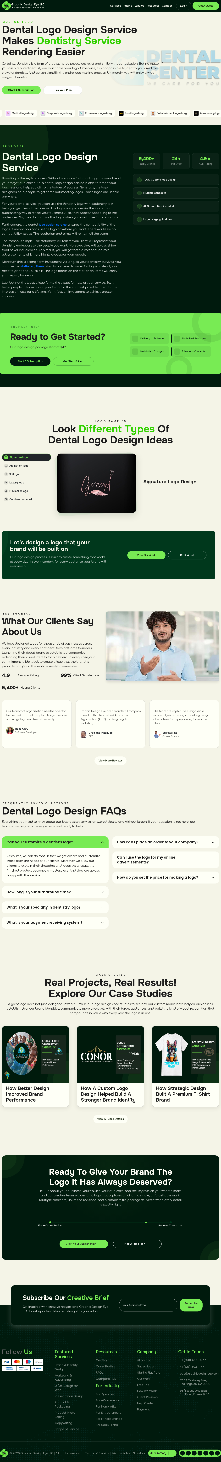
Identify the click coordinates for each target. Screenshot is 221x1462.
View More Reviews (110, 760)
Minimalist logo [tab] (16, 491)
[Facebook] (182, 1453)
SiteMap (139, 1453)
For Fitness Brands (109, 1419)
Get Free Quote (205, 5)
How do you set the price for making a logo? (157, 877)
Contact (167, 5)
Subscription (146, 1366)
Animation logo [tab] (17, 465)
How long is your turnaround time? (38, 892)
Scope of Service (67, 1429)
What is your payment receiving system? (44, 922)
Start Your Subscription (81, 1244)
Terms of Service (97, 1453)
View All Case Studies (110, 1119)
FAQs (99, 1373)
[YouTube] (211, 1453)
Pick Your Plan (63, 90)
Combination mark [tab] (19, 499)
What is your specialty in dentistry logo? (43, 907)
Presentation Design (69, 1396)
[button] (162, 1453)
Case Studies (105, 1366)
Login (183, 5)
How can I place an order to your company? (157, 842)
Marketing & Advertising (63, 1377)
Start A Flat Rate (148, 1373)
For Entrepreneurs (108, 1413)
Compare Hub (106, 1379)
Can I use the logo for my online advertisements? (146, 860)
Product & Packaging (62, 1404)
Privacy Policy (121, 1453)
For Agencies (105, 1394)
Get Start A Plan (73, 361)
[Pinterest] (194, 1453)
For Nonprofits (106, 1406)
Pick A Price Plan (134, 1244)
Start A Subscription (21, 90)
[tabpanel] (138, 483)
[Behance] (217, 1453)
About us (143, 1360)
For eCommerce (107, 1400)
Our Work (143, 1379)
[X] (205, 1453)
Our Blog (102, 1360)
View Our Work (146, 555)
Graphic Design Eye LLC (36, 1453)
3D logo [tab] (12, 474)
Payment (143, 1409)
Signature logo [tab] (16, 457)
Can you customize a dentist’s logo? (39, 842)
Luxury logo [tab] (14, 482)
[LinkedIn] (188, 1453)
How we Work (147, 1391)
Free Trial (143, 1385)
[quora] (200, 1453)
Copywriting (63, 1423)
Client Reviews (147, 1397)
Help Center (145, 1403)
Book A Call (187, 555)
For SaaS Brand (107, 1425)
